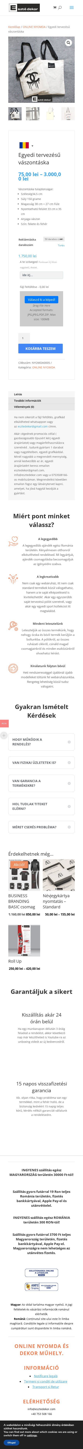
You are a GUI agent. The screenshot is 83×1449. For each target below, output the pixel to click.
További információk (27, 400)
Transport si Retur (45, 1387)
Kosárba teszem (40, 348)
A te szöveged (38, 264)
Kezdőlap (14, 27)
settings (32, 1435)
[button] (68, 42)
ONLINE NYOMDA (34, 27)
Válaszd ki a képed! (41, 300)
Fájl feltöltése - (34, 287)
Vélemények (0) (24, 407)
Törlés (61, 245)
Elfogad (11, 1442)
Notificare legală (46, 1376)
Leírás (18, 394)
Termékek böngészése (41, 1129)
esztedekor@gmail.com (33, 426)
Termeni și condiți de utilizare (45, 1381)
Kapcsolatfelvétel (41, 1053)
